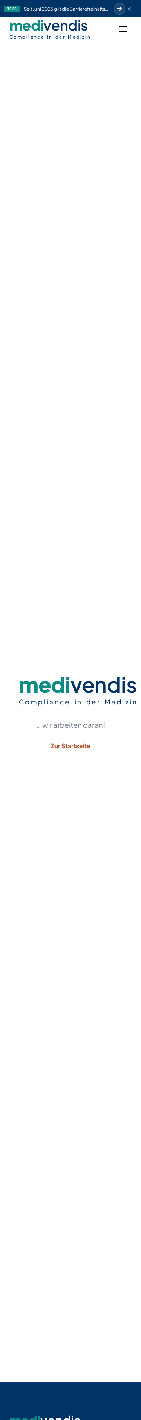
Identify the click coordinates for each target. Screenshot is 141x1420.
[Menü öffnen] (123, 29)
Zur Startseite (70, 745)
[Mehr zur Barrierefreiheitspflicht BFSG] (119, 9)
